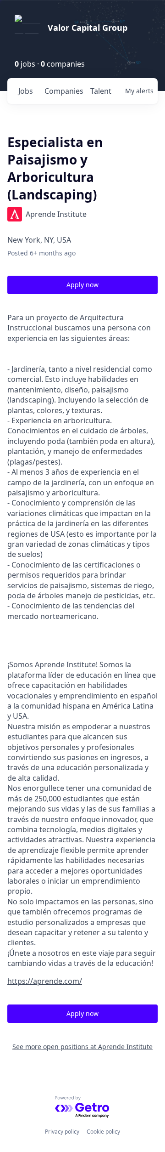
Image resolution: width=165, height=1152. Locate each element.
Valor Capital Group (87, 27)
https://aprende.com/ (44, 981)
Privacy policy (62, 1131)
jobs (25, 91)
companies (63, 91)
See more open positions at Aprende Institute (82, 1046)
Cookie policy (103, 1131)
